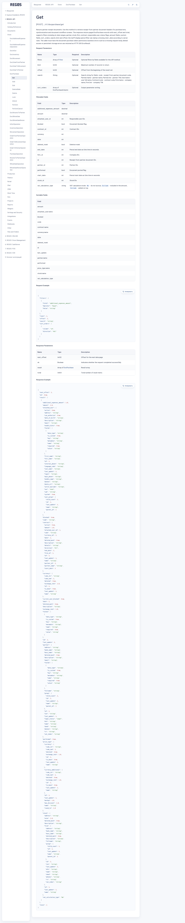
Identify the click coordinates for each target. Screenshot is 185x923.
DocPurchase (68, 368)
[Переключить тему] (137, 5)
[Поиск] (129, 5)
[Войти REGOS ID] (133, 5)
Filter (61, 60)
